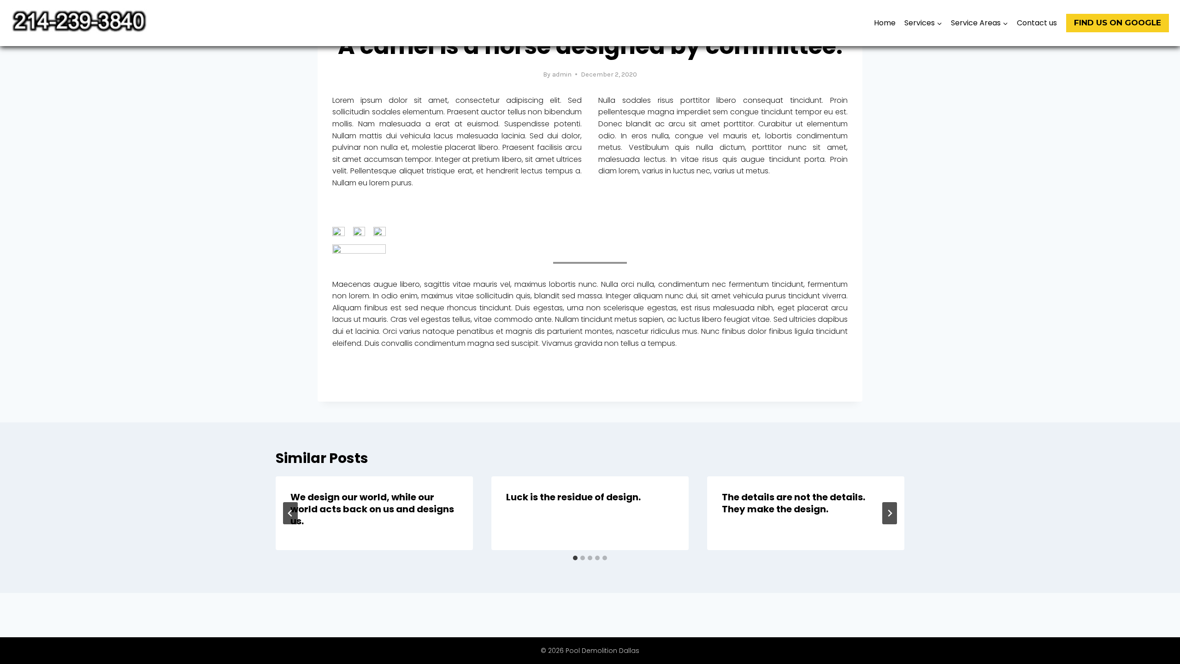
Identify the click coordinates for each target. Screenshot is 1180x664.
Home (885, 23)
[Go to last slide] (290, 513)
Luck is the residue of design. (573, 497)
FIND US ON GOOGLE (1117, 22)
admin (562, 74)
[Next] (889, 513)
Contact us (1037, 23)
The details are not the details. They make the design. (793, 503)
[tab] (575, 558)
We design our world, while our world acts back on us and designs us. (372, 509)
